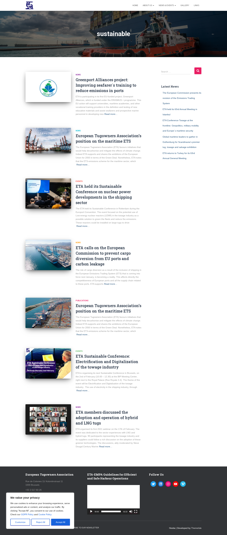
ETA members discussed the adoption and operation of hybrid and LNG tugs (107, 418)
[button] (113, 500)
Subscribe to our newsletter (83, 528)
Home (135, 5)
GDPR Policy (27, 514)
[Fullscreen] (135, 511)
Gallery (185, 5)
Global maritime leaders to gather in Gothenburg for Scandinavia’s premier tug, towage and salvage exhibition (181, 142)
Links (196, 5)
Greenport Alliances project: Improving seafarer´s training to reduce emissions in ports (106, 85)
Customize (20, 522)
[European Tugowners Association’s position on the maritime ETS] (48, 140)
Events (79, 181)
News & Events (166, 5)
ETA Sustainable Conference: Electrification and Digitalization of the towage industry (107, 362)
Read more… (111, 114)
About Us (148, 5)
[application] (113, 500)
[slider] (111, 511)
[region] (40, 511)
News (78, 75)
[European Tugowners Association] (29, 5)
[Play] (91, 511)
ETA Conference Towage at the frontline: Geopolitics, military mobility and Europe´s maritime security (181, 125)
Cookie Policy (45, 514)
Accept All (60, 522)
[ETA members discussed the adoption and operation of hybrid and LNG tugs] (48, 419)
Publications (82, 301)
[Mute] (130, 511)
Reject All (40, 522)
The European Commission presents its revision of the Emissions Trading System (182, 98)
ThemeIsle (196, 528)
